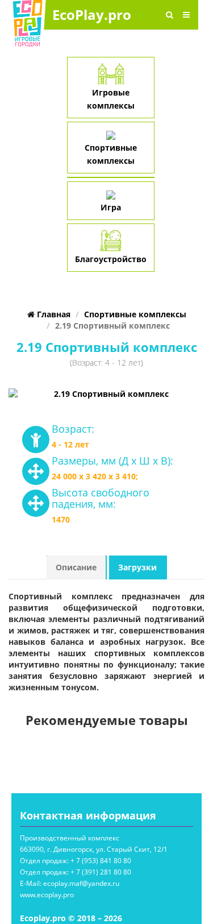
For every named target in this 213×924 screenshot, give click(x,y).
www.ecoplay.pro (47, 895)
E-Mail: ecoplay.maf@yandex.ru (69, 883)
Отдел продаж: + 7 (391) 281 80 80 (75, 872)
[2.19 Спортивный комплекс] (106, 394)
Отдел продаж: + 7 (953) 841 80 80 (75, 860)
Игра (111, 207)
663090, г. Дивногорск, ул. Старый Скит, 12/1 (94, 849)
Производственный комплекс (69, 838)
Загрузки (137, 567)
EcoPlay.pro (91, 14)
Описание (76, 567)
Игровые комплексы (111, 99)
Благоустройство (111, 259)
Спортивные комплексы (111, 154)
